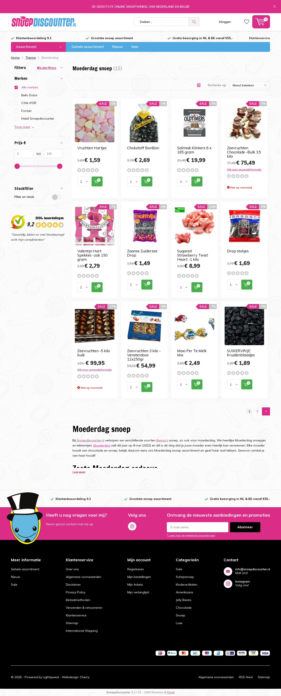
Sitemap (72, 623)
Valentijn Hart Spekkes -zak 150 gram (92, 255)
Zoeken (194, 21)
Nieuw (117, 46)
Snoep (180, 615)
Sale (134, 46)
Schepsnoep (185, 577)
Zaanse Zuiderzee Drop (142, 253)
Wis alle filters (46, 68)
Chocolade (184, 608)
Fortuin (26, 111)
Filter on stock (24, 197)
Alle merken (29, 87)
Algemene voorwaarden (83, 577)
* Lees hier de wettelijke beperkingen (191, 535)
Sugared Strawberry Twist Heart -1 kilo (192, 255)
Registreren (135, 569)
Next (266, 411)
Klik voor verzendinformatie (244, 169)
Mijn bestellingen (139, 577)
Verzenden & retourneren (84, 608)
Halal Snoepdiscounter (37, 118)
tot (37, 154)
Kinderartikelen (186, 585)
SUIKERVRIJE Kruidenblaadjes (241, 352)
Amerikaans (184, 592)
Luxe (179, 623)
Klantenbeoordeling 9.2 (33, 38)
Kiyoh (171, 692)
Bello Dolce (29, 95)
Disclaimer (73, 585)
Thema (30, 58)
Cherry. (85, 677)
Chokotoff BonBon (143, 148)
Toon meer (22, 127)
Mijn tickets (135, 585)
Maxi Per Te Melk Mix (192, 352)
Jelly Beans (183, 600)
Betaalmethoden (78, 600)
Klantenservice (259, 38)
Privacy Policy (75, 592)
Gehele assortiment (88, 46)
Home (15, 58)
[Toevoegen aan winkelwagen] (97, 181)
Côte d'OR (28, 103)
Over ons (72, 569)
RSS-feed (246, 677)
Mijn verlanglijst (138, 592)
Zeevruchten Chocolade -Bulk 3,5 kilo (244, 152)
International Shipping (82, 631)
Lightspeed (51, 677)
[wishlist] (246, 21)
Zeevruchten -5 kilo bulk (93, 352)
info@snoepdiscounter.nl (252, 569)
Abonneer (245, 527)
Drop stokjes (238, 251)
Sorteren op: (217, 85)
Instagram (132, 526)
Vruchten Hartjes (92, 148)
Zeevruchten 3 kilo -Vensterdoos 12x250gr (144, 354)
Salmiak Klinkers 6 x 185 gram (194, 150)
